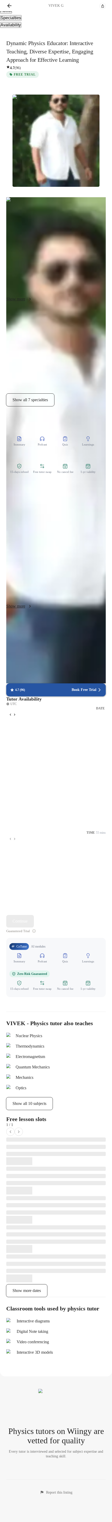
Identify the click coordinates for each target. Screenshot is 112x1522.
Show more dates (27, 1290)
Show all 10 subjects (29, 1103)
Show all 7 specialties (30, 400)
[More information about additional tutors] (34, 931)
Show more (15, 299)
